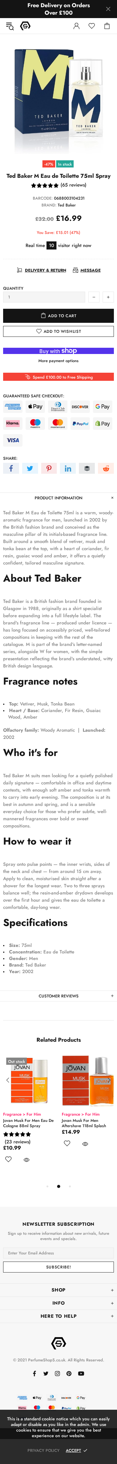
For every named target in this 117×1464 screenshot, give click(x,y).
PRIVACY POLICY (43, 1450)
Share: (10, 458)
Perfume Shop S (25, 26)
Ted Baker (67, 205)
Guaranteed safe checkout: (33, 396)
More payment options (58, 360)
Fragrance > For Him (55, 1114)
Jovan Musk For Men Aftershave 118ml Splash (58, 1123)
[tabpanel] (62, 1107)
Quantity (13, 288)
